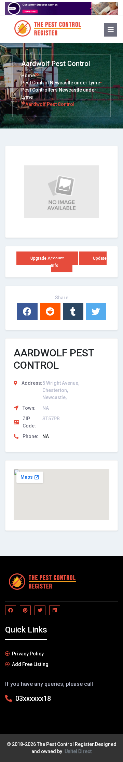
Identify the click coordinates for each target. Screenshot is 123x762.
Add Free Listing (30, 664)
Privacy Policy (28, 653)
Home (28, 75)
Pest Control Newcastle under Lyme (60, 82)
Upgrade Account (47, 258)
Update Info (79, 262)
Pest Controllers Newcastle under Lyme (58, 93)
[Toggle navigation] (108, 28)
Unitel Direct (78, 751)
